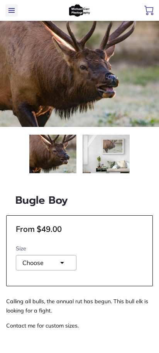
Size (21, 248)
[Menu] (11, 10)
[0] (149, 10)
